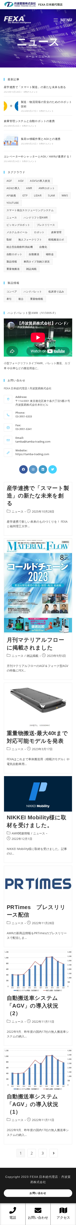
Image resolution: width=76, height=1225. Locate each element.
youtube (13, 203)
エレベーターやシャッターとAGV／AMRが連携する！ (38, 156)
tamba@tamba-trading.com (32, 441)
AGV (20, 181)
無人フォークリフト (30, 239)
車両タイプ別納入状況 (37, 261)
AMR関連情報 (21, 833)
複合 (21, 299)
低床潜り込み (56, 291)
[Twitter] (52, 469)
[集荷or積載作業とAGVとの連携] (11, 141)
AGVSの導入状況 (40, 181)
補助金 (50, 254)
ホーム (30, 56)
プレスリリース (46, 225)
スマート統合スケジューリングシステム (30, 210)
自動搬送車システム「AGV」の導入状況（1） (32, 1104)
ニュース (12, 217)
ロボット (39, 232)
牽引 (9, 299)
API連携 (11, 195)
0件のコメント (31, 91)
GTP (24, 195)
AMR (29, 188)
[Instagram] (33, 469)
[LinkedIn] (43, 469)
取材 (9, 239)
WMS (65, 195)
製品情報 (12, 261)
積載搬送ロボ (56, 239)
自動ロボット (14, 254)
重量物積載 (36, 299)
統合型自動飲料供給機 (20, 247)
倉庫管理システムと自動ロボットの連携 (29, 121)
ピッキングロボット (18, 225)
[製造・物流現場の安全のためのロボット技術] (11, 106)
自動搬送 (34, 254)
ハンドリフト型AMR (36, 217)
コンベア (12, 291)
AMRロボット (47, 188)
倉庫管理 (56, 232)
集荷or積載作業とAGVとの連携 (40, 139)
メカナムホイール (17, 232)
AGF (9, 181)
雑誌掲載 (31, 269)
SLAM (51, 195)
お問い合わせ (38, 1193)
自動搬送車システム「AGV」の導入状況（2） (32, 1005)
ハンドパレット (33, 291)
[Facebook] (23, 469)
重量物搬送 (13, 269)
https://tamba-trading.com (32, 454)
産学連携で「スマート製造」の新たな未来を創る (35, 87)
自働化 (43, 247)
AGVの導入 (13, 188)
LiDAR (37, 195)
